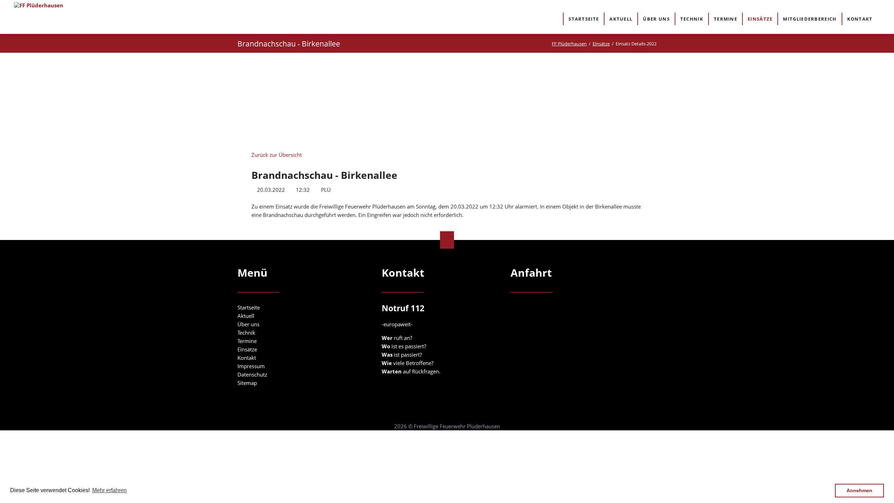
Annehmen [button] (859, 490)
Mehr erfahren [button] (109, 490)
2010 (336, 91)
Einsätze (601, 44)
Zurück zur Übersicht (276, 154)
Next (586, 102)
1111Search (884, 18)
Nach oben (447, 240)
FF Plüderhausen (569, 44)
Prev (307, 100)
